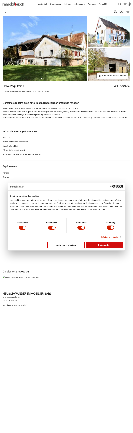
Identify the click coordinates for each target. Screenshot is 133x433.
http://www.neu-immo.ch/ (14, 305)
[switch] (52, 228)
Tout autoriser (104, 245)
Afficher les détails (109, 237)
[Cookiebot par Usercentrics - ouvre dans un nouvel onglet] (111, 186)
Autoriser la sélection (66, 245)
